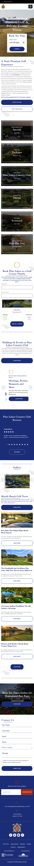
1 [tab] (6, 444)
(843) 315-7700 (8, 1)
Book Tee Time (17, 102)
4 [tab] (14, 444)
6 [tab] (19, 444)
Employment (21, 847)
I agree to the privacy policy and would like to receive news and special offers (16, 761)
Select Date (13, 39)
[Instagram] (22, 835)
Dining (29, 844)
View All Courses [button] (17, 324)
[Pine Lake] (3, 6)
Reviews (22, 844)
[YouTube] (18, 835)
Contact (13, 847)
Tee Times (6, 844)
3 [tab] (11, 444)
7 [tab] (22, 444)
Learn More (17, 360)
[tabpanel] (17, 433)
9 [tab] (27, 444)
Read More (17, 543)
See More (17, 452)
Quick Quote (14, 844)
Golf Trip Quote (17, 109)
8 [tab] (24, 444)
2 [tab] (9, 444)
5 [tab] (17, 444)
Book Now (17, 704)
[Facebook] (10, 835)
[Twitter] (14, 835)
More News (17, 507)
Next (30, 387)
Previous (3, 387)
